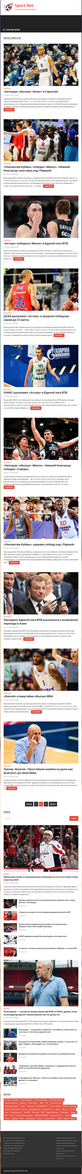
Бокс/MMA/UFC (42, 1106)
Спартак (67, 1115)
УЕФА (22, 1118)
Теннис (7, 1118)
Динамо (65, 1109)
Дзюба (58, 1109)
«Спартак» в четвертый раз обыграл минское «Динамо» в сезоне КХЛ (48, 948)
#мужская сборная (11, 1103)
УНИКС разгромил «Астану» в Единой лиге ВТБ (35, 392)
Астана (23, 1106)
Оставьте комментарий (11, 95)
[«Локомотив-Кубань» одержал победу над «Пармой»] (41, 519)
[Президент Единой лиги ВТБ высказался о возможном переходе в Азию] (41, 594)
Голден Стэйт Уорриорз (12, 1109)
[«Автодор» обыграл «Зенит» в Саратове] (41, 66)
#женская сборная (41, 1100)
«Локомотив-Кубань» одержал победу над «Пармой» (39, 544)
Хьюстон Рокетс (49, 1118)
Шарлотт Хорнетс (70, 1118)
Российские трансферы (25, 1115)
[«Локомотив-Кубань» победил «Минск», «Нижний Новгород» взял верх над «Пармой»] (41, 141)
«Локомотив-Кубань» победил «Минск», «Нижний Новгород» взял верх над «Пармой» (37, 168)
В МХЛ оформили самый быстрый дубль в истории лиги (43, 936)
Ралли (12, 1115)
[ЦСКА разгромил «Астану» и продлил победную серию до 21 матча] (41, 290)
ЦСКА (60, 1118)
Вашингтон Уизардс (69, 1106)
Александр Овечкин (11, 1106)
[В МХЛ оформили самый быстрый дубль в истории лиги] (10, 944)
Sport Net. (25, 5)
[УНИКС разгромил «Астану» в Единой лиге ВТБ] (41, 367)
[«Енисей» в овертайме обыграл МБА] (41, 671)
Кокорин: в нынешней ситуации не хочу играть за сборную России (47, 1054)
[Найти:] (41, 818)
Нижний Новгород (52, 1112)
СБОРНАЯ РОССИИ (41, 1115)
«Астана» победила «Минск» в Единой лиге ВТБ (36, 243)
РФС (6, 1115)
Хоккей (6, 874)
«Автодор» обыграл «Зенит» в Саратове (31, 91)
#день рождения (26, 1100)
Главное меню (13, 30)
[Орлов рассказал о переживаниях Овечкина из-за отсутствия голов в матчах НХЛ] (41, 872)
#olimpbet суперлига (12, 1100)
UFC (47, 1103)
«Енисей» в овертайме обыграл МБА (28, 696)
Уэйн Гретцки (30, 1118)
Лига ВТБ (27, 1112)
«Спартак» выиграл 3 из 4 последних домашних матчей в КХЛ (44, 912)
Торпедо (15, 1118)
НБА (42, 1112)
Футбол (6, 1008)
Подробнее (9, 109)
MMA (41, 1103)
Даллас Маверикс (35, 1109)
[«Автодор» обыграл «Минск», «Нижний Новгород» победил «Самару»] (41, 440)
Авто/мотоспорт (56, 1103)
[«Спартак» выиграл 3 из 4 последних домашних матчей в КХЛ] (10, 920)
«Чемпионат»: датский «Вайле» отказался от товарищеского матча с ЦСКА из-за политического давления (47, 1067)
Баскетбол (7, 88)
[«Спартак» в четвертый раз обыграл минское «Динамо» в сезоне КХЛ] (10, 956)
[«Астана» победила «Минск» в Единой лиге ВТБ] (41, 218)
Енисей (72, 1109)
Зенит (7, 1112)
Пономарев (65, 1112)
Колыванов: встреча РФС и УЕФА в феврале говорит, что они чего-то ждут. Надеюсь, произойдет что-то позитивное (48, 1043)
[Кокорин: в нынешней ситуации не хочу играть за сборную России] (10, 1061)
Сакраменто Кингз (56, 1115)
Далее (53, 804)
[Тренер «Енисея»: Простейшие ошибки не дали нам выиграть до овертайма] (41, 743)
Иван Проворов (16, 1112)
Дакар (25, 1109)
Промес (73, 1112)
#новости (23, 1103)
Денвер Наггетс (48, 1109)
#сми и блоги (33, 1103)
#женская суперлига (56, 1100)
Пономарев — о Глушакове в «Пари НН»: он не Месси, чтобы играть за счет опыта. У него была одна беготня (48, 1031)
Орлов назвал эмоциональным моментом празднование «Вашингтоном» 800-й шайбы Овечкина (43, 925)
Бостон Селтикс (55, 1106)
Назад (29, 804)
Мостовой (35, 1112)
